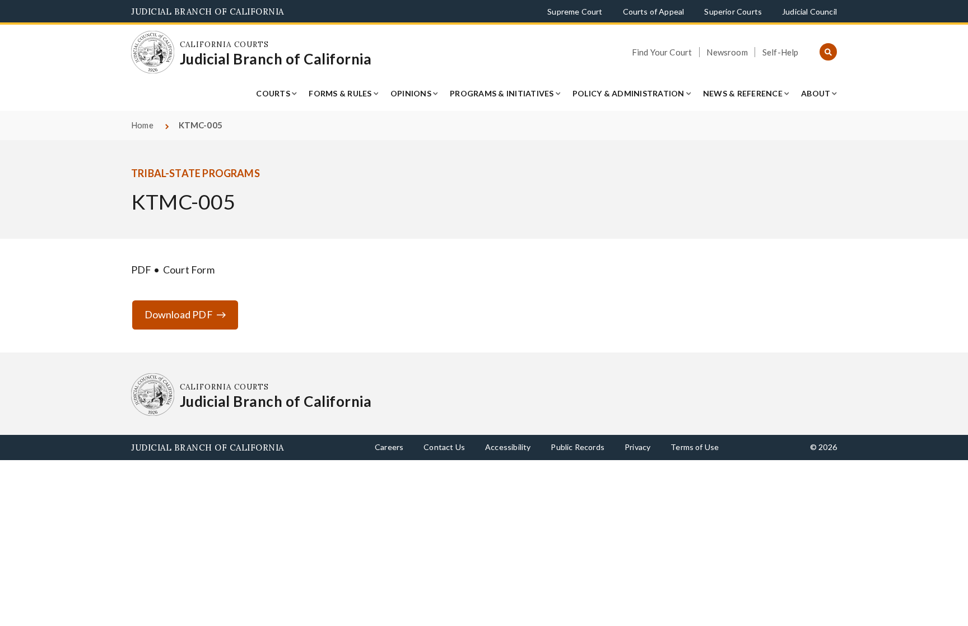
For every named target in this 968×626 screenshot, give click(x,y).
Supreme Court (574, 11)
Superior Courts (733, 11)
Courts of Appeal (654, 11)
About (815, 93)
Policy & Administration (629, 93)
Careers (389, 447)
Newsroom (726, 52)
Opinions (410, 93)
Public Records (577, 447)
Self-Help (780, 52)
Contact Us (444, 447)
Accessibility (507, 447)
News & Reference (743, 93)
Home (142, 125)
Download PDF (179, 314)
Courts (273, 93)
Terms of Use (695, 447)
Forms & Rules (340, 93)
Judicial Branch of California (207, 11)
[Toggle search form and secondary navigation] (828, 52)
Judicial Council (809, 11)
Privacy (637, 447)
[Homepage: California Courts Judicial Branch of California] (152, 52)
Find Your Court (662, 52)
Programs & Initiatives (502, 93)
